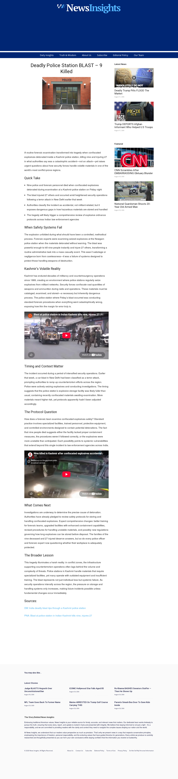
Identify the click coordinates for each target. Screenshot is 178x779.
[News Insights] (89, 8)
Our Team (139, 55)
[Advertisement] (89, 34)
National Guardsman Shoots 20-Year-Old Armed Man (132, 205)
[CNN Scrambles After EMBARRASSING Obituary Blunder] (134, 157)
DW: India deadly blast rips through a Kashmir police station (55, 608)
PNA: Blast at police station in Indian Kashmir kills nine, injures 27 (58, 615)
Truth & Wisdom (67, 55)
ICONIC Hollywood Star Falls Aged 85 (86, 688)
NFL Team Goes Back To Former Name (42, 702)
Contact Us (79, 751)
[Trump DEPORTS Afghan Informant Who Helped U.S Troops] (134, 111)
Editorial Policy (120, 55)
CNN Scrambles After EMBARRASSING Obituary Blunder (133, 172)
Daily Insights (47, 55)
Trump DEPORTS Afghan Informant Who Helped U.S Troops (133, 126)
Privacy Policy (122, 751)
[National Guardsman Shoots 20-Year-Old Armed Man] (134, 191)
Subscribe (102, 55)
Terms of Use (111, 751)
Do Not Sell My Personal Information (141, 751)
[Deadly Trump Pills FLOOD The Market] (134, 77)
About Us (86, 55)
